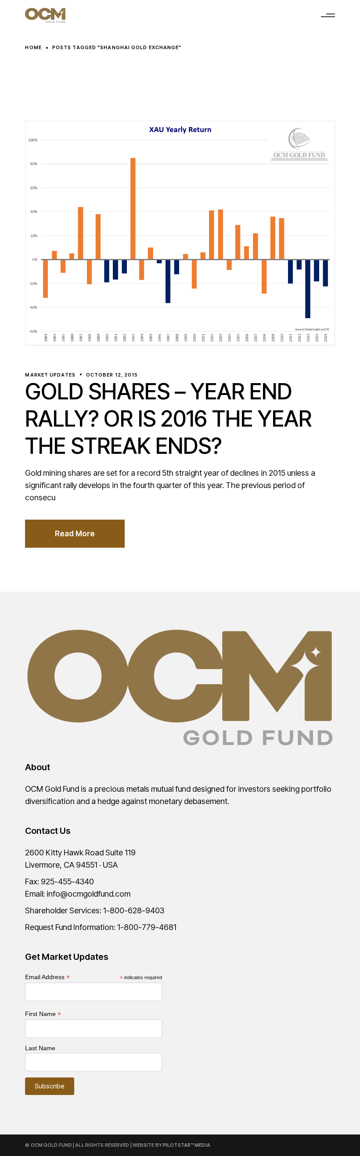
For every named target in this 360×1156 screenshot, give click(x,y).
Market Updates (50, 375)
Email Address (47, 977)
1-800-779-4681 (146, 927)
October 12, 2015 (112, 375)
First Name (43, 1014)
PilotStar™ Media (186, 1145)
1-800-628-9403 (133, 910)
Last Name (40, 1048)
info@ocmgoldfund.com (88, 893)
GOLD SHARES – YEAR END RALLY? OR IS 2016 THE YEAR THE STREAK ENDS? (168, 418)
